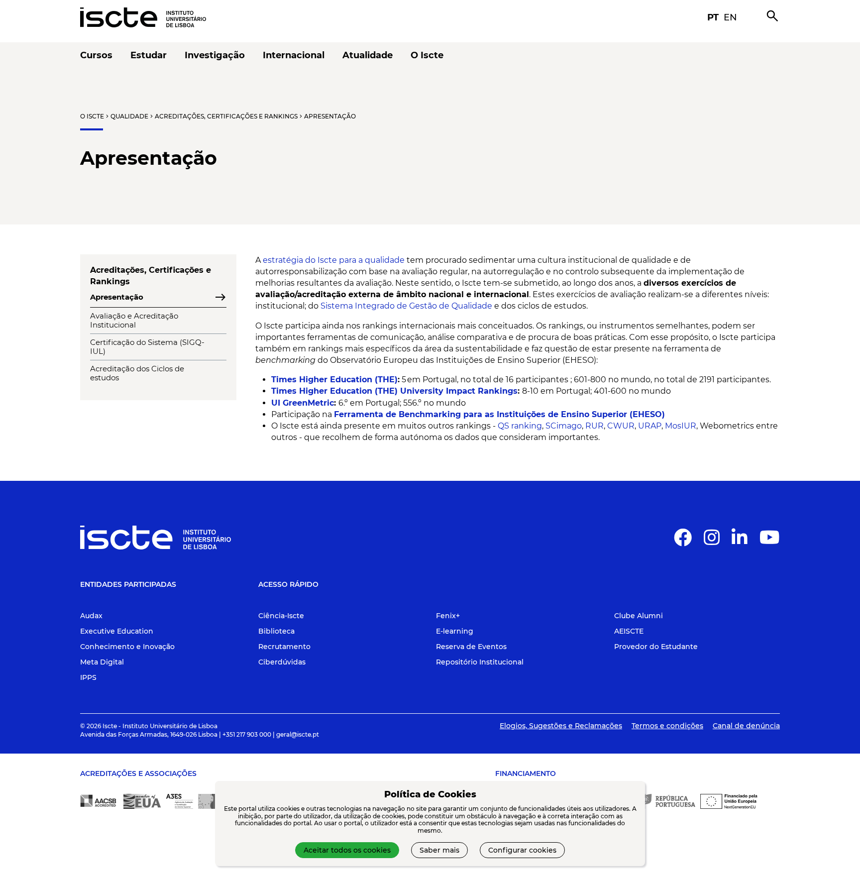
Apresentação (330, 116)
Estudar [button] (148, 55)
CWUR (621, 426)
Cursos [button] (96, 55)
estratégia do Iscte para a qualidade (334, 260)
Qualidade (129, 116)
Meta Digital (102, 662)
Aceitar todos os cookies (347, 850)
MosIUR (680, 426)
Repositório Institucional (480, 662)
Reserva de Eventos (471, 646)
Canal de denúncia (746, 725)
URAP (649, 426)
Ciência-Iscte (281, 615)
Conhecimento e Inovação (127, 646)
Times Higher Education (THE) (334, 379)
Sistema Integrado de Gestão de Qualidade (406, 306)
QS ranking (520, 426)
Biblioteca (276, 631)
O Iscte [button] (427, 55)
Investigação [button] (215, 55)
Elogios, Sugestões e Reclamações (561, 725)
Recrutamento (284, 646)
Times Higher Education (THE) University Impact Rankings (394, 391)
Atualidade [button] (367, 55)
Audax (91, 615)
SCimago (563, 426)
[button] (683, 541)
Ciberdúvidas (282, 662)
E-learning (454, 631)
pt (713, 17)
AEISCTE (629, 631)
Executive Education (116, 631)
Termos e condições (667, 725)
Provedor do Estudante (656, 646)
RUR (594, 426)
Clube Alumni (638, 615)
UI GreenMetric (302, 403)
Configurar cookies (522, 850)
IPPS (88, 677)
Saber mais (439, 850)
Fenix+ (448, 615)
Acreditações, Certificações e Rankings (226, 116)
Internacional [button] (293, 55)
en (730, 17)
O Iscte (92, 116)
